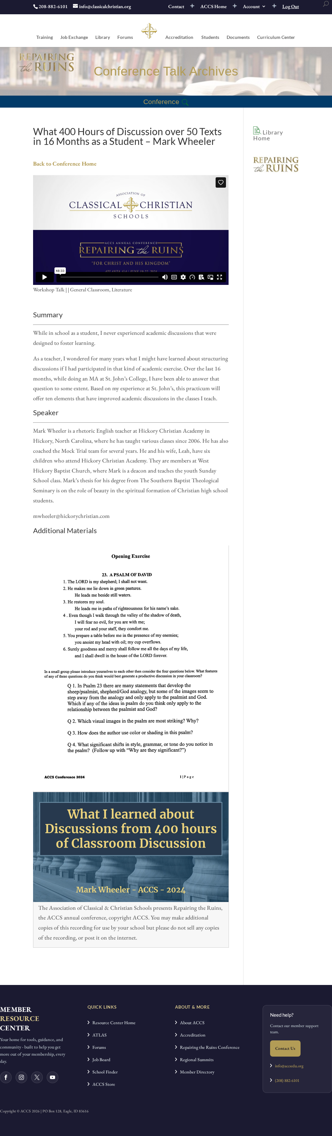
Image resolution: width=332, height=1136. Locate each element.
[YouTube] (52, 1077)
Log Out (290, 6)
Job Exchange (74, 37)
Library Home (268, 135)
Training (44, 37)
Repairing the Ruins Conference (208, 1047)
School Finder (103, 1072)
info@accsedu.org (289, 1066)
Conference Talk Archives (166, 71)
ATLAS (98, 1035)
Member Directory (195, 1072)
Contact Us (285, 1048)
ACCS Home (213, 6)
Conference (161, 101)
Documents (238, 37)
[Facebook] (6, 1077)
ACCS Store (102, 1084)
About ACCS (191, 1022)
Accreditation (179, 37)
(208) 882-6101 (285, 1080)
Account (251, 6)
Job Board (99, 1059)
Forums (125, 37)
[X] (37, 1077)
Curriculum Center (276, 37)
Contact (176, 6)
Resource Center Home (112, 1022)
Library (102, 37)
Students (210, 37)
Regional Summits (195, 1059)
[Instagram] (21, 1077)
